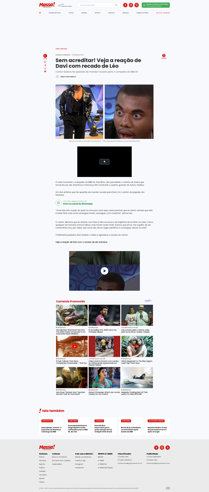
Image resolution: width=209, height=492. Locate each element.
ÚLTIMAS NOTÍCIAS (55, 13)
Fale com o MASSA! (84, 454)
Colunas (56, 454)
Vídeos (41, 482)
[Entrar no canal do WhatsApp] (59, 203)
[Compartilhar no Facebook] (45, 65)
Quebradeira (57, 464)
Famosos (42, 460)
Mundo (41, 478)
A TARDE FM (102, 464)
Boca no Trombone (59, 457)
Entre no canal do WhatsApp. (78, 203)
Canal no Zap (80, 460)
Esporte (42, 464)
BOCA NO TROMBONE (163, 13)
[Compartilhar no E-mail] (45, 71)
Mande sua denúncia (83, 457)
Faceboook (79, 468)
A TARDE (101, 460)
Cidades (42, 471)
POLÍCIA (71, 13)
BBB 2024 (64, 49)
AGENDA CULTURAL (142, 13)
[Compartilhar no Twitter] (45, 68)
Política (42, 468)
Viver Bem (43, 475)
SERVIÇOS (125, 13)
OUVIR (45, 58)
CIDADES (84, 13)
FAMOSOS (111, 13)
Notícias (43, 454)
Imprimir (164, 58)
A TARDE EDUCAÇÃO (105, 468)
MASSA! (100, 457)
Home (58, 49)
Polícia (41, 457)
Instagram (79, 464)
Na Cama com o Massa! (61, 460)
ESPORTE (97, 13)
